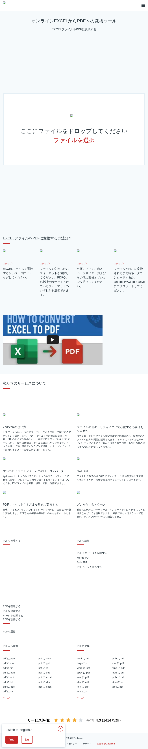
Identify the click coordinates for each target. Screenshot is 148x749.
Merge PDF (83, 557)
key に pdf (82, 686)
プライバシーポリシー (66, 743)
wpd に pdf (83, 691)
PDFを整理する (12, 606)
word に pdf (83, 667)
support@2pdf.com (106, 743)
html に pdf (83, 658)
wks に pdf (83, 677)
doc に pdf (118, 682)
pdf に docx (44, 658)
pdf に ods (9, 686)
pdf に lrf (8, 682)
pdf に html (9, 672)
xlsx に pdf (83, 682)
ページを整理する (13, 615)
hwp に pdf (83, 663)
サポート (87, 743)
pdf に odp (44, 672)
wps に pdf (118, 667)
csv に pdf (118, 663)
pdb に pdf (118, 677)
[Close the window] (60, 728)
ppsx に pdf (83, 672)
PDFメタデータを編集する (92, 552)
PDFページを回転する (89, 567)
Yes (11, 739)
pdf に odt (8, 677)
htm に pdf (118, 672)
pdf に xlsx (44, 682)
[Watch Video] (53, 339)
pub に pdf (118, 658)
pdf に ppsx (44, 686)
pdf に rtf (43, 667)
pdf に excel (45, 677)
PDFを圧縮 (9, 631)
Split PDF (82, 562)
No (27, 739)
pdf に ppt (44, 663)
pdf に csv (8, 663)
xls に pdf (117, 686)
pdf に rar (8, 691)
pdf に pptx (9, 658)
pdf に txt (8, 667)
